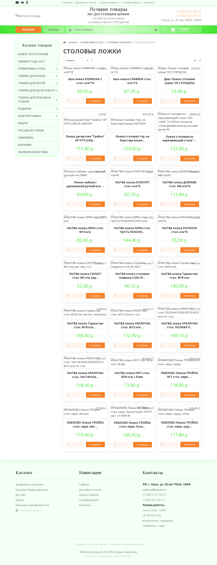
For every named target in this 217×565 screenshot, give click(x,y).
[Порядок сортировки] (92, 60)
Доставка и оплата (85, 2)
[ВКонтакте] (22, 2)
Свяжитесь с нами (154, 526)
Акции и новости (109, 2)
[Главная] (64, 42)
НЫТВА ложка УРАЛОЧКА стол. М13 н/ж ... (132, 325)
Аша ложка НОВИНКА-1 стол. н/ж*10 (85, 81)
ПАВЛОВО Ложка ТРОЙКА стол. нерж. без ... (85, 424)
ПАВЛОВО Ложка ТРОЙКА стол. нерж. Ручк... (132, 424)
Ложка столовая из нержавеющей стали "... (179, 138)
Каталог (28, 29)
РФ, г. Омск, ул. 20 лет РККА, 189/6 (166, 484)
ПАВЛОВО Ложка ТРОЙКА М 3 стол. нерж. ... (179, 375)
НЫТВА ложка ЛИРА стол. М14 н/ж (85, 230)
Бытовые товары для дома (32, 489)
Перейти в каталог (30, 510)
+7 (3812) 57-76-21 (154, 495)
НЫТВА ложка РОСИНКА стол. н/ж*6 (179, 230)
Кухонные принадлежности (32, 505)
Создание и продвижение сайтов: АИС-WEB (108, 556)
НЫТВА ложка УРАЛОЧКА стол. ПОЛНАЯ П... (179, 325)
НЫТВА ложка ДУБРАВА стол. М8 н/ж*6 (180, 184)
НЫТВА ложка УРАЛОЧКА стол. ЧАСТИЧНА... (85, 375)
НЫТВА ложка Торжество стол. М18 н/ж (179, 275)
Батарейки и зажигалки (29, 484)
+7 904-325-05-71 (189, 16)
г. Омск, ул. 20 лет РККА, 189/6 (180, 20)
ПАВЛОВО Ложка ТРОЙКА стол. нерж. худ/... (179, 424)
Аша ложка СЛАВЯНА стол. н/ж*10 (132, 81)
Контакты (150, 2)
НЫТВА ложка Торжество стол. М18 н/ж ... (85, 325)
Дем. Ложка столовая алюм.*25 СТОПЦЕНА (179, 81)
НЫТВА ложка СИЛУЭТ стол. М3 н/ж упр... (85, 275)
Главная (66, 2)
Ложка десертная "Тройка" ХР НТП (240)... (85, 138)
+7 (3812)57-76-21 (188, 11)
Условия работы (132, 2)
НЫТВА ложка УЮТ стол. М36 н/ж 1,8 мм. (132, 375)
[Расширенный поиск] (70, 29)
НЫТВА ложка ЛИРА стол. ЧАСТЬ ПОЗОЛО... (132, 230)
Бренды (54, 29)
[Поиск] (155, 29)
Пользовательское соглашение (91, 544)
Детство (20, 495)
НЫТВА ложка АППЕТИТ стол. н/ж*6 (132, 184)
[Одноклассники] (27, 2)
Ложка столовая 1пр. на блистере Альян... (132, 138)
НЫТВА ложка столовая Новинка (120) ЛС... (132, 275)
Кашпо (20, 500)
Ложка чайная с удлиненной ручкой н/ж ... (85, 184)
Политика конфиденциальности (126, 544)
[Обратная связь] (17, 2)
